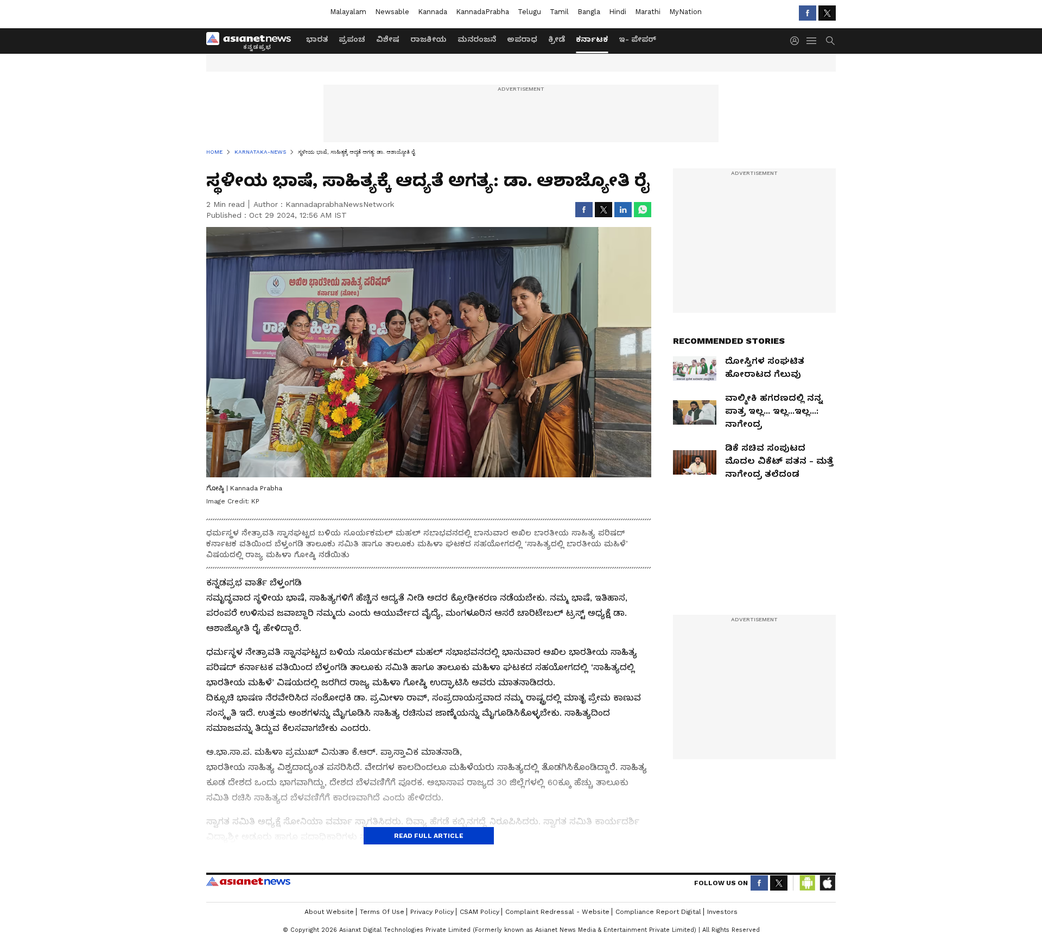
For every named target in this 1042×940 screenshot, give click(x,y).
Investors (722, 912)
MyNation (685, 12)
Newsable (392, 12)
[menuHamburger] (811, 41)
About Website (329, 912)
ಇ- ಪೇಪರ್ (637, 39)
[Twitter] (827, 13)
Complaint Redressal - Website (557, 912)
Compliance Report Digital (658, 912)
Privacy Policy (432, 912)
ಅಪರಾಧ (522, 39)
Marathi (647, 12)
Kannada (432, 12)
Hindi (617, 12)
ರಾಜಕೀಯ (428, 39)
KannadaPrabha (482, 12)
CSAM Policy (479, 912)
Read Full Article (428, 836)
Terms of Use (382, 912)
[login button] (797, 41)
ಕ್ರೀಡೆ (556, 39)
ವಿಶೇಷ (387, 39)
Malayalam (348, 12)
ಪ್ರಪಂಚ (352, 39)
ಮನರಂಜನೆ (477, 39)
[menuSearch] (830, 40)
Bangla (588, 12)
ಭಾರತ (317, 39)
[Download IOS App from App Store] (827, 883)
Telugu (529, 12)
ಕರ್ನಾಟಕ (592, 39)
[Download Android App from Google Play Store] (807, 883)
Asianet (248, 881)
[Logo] (252, 40)
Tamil (559, 12)
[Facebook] (807, 13)
